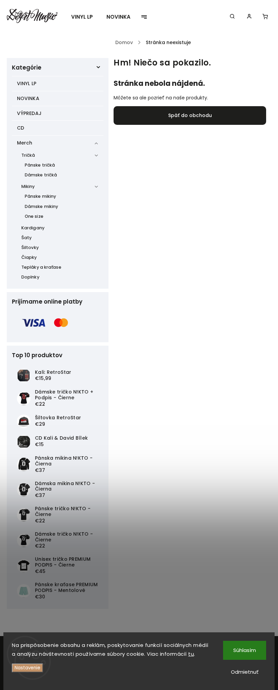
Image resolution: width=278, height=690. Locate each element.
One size (34, 216)
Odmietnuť (245, 671)
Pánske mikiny (40, 196)
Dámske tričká (41, 175)
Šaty (26, 238)
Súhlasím (244, 650)
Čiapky (29, 257)
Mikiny (28, 186)
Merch (25, 142)
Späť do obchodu (190, 115)
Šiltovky (30, 247)
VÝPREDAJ (29, 113)
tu (191, 653)
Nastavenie (27, 668)
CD (20, 127)
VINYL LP (26, 83)
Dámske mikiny (41, 206)
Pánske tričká (40, 165)
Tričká (28, 155)
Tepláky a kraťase (41, 267)
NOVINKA (28, 98)
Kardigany (32, 228)
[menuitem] (85, 17)
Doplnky (30, 277)
